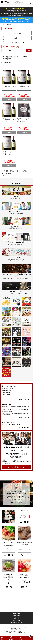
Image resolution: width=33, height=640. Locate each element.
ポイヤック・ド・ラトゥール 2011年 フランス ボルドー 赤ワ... (9, 87)
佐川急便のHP (13, 15)
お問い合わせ (16, 613)
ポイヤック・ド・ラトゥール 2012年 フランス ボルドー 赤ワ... (9, 120)
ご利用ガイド (16, 616)
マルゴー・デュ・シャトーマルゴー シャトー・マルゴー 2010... (24, 120)
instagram (17, 502)
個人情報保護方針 (24, 427)
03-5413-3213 (16, 450)
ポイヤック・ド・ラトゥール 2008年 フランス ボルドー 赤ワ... (24, 87)
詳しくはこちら (25, 399)
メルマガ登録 (16, 620)
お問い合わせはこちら (17, 453)
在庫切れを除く (8, 62)
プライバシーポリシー (16, 622)
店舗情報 (16, 618)
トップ (3, 24)
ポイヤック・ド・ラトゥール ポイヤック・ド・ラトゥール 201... (9, 153)
